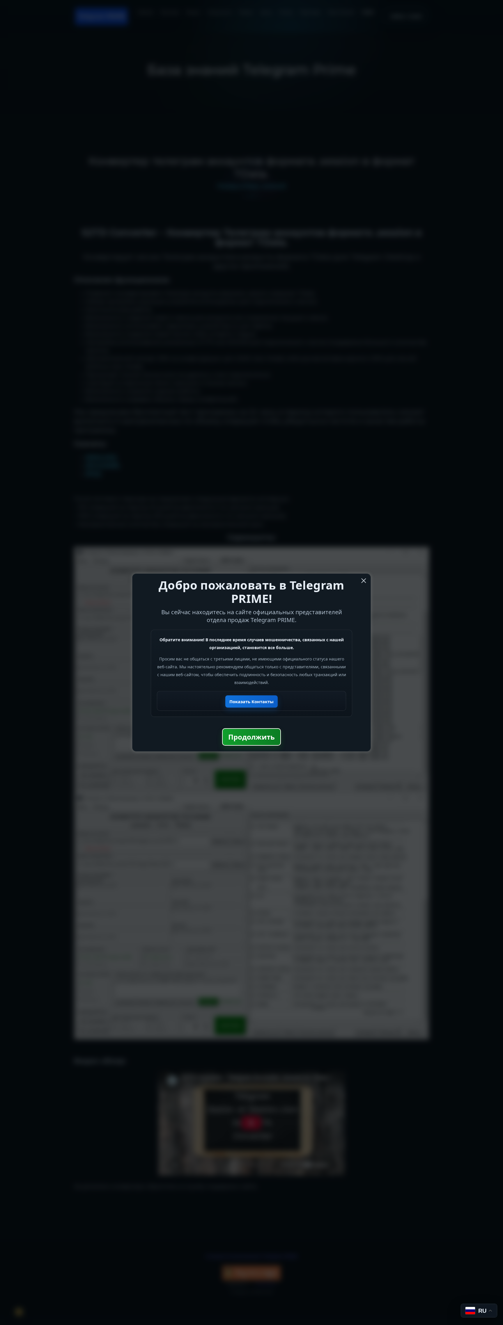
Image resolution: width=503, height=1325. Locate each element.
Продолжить (251, 737)
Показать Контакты (251, 701)
